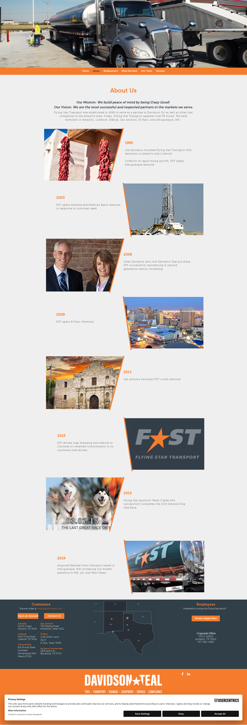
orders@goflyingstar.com (49, 609)
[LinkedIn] (188, 674)
